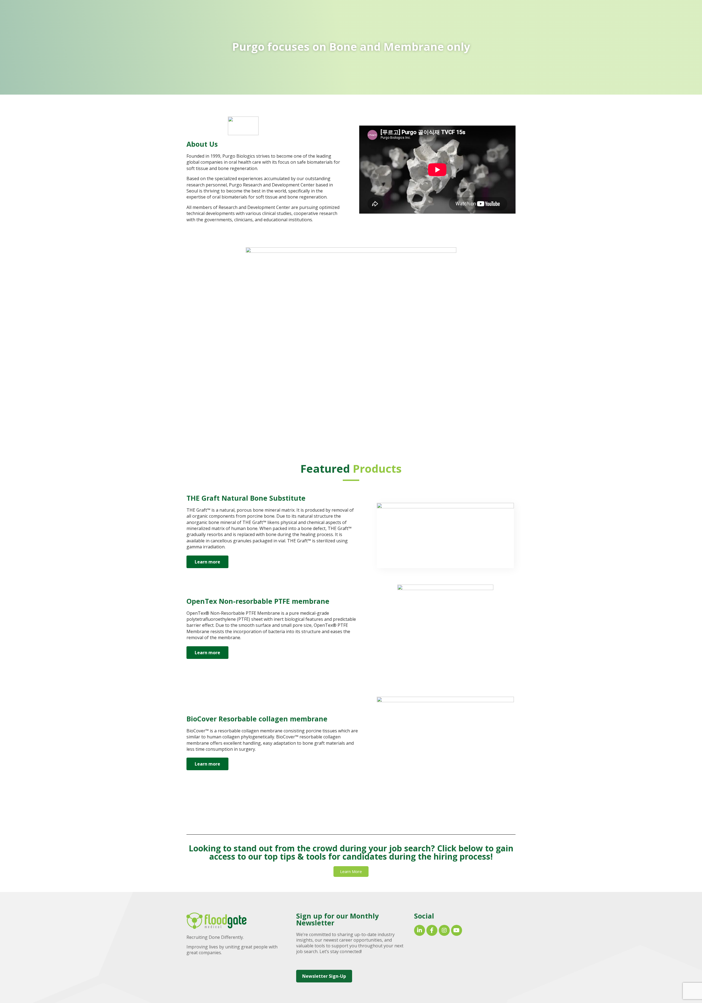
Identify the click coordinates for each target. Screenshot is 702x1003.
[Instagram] (444, 930)
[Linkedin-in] (419, 930)
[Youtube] (456, 930)
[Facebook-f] (431, 930)
